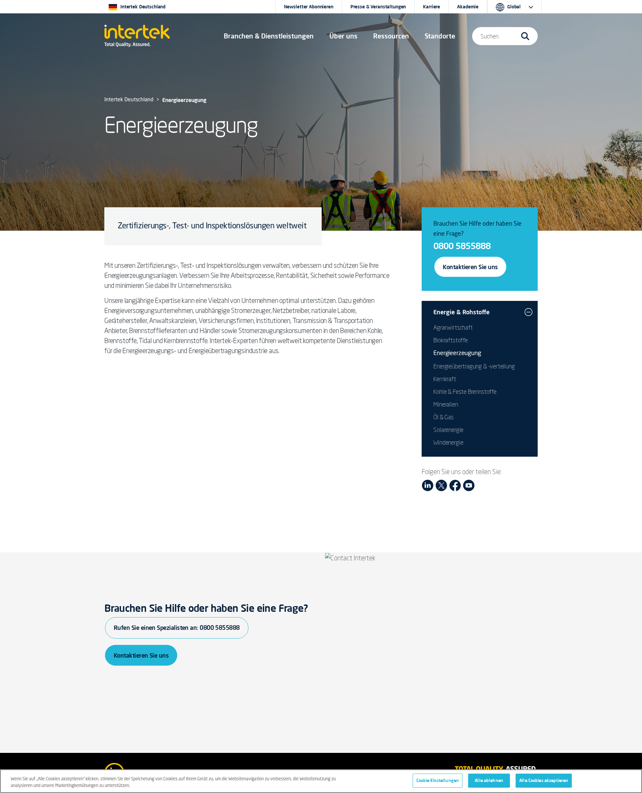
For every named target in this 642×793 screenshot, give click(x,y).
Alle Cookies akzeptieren (543, 780)
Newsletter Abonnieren (308, 7)
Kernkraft (444, 378)
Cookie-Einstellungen (437, 780)
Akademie (467, 7)
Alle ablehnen (489, 780)
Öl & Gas (443, 417)
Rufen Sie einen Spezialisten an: (177, 627)
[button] (269, 36)
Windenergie (448, 442)
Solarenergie (448, 429)
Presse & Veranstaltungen (378, 7)
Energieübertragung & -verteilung (474, 366)
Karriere (431, 7)
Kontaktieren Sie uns (470, 266)
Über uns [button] (343, 36)
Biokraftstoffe (450, 340)
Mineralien (445, 404)
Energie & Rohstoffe (461, 312)
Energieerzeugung (457, 353)
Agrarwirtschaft (452, 327)
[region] (321, 781)
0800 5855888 (462, 245)
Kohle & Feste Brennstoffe (465, 391)
